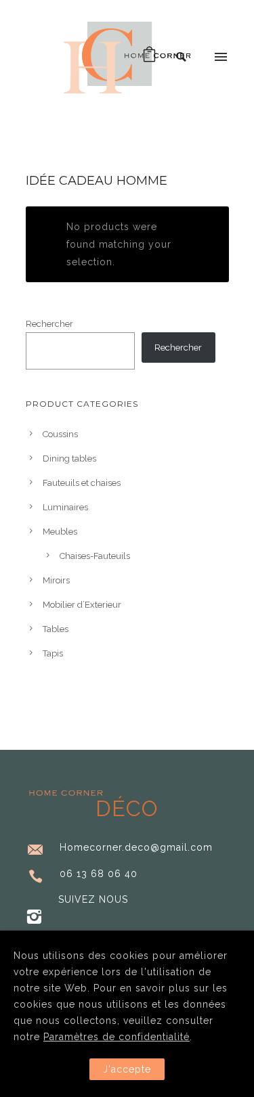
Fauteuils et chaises (82, 483)
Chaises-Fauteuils (95, 556)
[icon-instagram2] (34, 917)
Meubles (60, 532)
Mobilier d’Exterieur (82, 605)
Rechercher (49, 324)
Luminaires (65, 507)
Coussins (60, 434)
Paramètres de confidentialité (116, 1036)
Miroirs (56, 580)
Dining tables (69, 458)
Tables (55, 629)
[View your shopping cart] (150, 57)
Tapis (53, 653)
